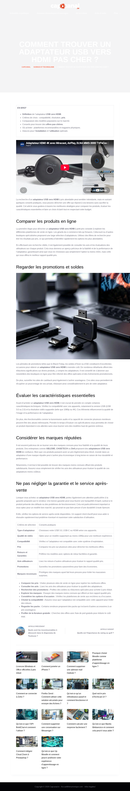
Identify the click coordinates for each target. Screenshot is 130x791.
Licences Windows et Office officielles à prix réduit (26, 669)
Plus (116, 13)
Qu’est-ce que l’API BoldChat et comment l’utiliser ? (26, 727)
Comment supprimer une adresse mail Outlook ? (76, 669)
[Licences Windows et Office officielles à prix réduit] (27, 657)
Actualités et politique (19, 13)
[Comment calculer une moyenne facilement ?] (77, 714)
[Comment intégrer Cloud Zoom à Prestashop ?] (27, 741)
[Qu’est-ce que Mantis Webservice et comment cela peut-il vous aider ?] (103, 714)
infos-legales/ (90, 787)
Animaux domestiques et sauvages (52, 13)
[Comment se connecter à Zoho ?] (27, 684)
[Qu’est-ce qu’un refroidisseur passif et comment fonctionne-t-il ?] (77, 684)
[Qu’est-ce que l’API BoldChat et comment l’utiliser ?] (27, 714)
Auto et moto (100, 13)
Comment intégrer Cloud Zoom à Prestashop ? (24, 754)
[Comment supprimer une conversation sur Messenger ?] (52, 714)
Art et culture (81, 13)
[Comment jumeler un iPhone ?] (52, 657)
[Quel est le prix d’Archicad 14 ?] (103, 684)
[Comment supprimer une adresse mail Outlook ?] (77, 657)
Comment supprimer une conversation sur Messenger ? (51, 727)
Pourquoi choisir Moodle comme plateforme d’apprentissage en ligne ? (101, 660)
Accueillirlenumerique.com (72, 787)
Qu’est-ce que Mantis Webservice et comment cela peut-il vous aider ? (103, 727)
